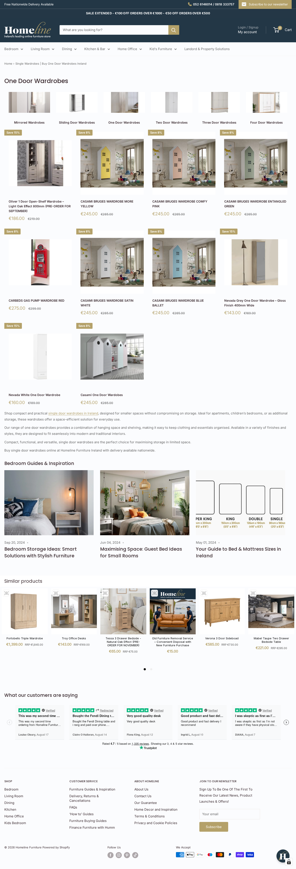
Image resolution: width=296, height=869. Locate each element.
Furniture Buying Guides (88, 821)
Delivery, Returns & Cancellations (84, 798)
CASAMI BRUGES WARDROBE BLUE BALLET (178, 303)
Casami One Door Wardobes (102, 395)
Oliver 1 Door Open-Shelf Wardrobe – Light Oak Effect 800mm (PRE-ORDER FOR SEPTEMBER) (40, 206)
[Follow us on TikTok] (135, 855)
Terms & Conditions (149, 816)
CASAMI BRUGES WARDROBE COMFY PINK (179, 204)
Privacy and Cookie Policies (155, 823)
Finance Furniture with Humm (92, 827)
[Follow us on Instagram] (119, 855)
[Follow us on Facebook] (110, 855)
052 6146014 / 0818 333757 (213, 4)
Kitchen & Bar (94, 49)
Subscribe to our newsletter (268, 4)
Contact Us (142, 796)
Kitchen (10, 809)
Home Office (127, 49)
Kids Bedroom (15, 823)
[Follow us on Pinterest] (127, 855)
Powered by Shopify (56, 847)
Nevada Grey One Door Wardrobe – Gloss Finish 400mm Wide (255, 303)
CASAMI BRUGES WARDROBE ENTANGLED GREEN (255, 204)
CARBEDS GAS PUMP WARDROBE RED (36, 300)
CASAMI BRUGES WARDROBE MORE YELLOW (107, 204)
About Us (141, 789)
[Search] (173, 30)
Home (8, 63)
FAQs (73, 807)
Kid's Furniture (161, 49)
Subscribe (214, 827)
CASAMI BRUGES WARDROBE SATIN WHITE (107, 303)
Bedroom (11, 49)
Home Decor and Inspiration (155, 809)
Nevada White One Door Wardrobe (34, 395)
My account (247, 32)
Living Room (40, 49)
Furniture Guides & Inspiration (92, 789)
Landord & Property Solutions (207, 49)
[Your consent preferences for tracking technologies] (289, 862)
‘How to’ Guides (81, 814)
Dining (67, 49)
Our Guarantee (145, 803)
